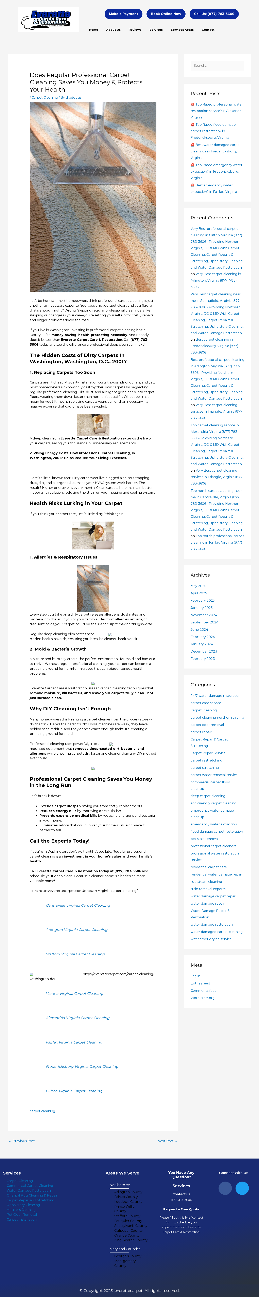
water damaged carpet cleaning (217, 932)
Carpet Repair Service (208, 753)
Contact (208, 30)
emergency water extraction (214, 824)
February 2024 (203, 637)
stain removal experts (208, 889)
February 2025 (203, 600)
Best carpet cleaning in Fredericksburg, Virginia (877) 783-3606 (214, 346)
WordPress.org (203, 998)
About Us (113, 30)
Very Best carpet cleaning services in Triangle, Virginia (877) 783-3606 (217, 411)
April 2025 (199, 593)
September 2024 (204, 622)
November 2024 (204, 615)
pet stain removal (205, 839)
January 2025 (202, 608)
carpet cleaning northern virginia (217, 717)
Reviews (135, 30)
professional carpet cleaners (213, 846)
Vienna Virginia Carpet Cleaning (74, 993)
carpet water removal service (214, 775)
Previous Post (21, 1141)
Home (93, 30)
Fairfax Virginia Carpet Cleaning (74, 1042)
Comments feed (204, 991)
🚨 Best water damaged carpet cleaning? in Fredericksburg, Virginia (216, 151)
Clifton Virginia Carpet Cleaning (74, 1091)
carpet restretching (206, 760)
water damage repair (208, 903)
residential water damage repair (216, 874)
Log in (195, 976)
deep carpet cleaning (208, 796)
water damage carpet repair (213, 896)
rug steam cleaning (206, 882)
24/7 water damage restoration (216, 696)
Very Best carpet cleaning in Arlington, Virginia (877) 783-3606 (216, 280)
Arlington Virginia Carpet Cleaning (76, 929)
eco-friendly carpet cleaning (214, 803)
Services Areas (182, 30)
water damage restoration (212, 924)
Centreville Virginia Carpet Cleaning (78, 905)
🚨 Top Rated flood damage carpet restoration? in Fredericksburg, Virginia (213, 131)
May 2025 (198, 586)
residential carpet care (209, 867)
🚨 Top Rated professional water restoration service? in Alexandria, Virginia (217, 110)
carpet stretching (205, 768)
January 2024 (202, 644)
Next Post (168, 1141)
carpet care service (206, 703)
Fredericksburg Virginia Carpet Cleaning (82, 1066)
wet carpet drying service (211, 939)
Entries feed (200, 983)
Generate (37, 468)
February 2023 (203, 659)
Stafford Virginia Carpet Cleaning (75, 954)
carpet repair (201, 732)
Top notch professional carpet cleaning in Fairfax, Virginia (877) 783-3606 (217, 542)
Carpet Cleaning (45, 97)
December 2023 (204, 651)
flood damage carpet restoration (217, 831)
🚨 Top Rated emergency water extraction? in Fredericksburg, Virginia (216, 171)
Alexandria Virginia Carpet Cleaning (77, 1018)
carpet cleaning (42, 1111)
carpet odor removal (207, 725)
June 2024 (199, 630)
